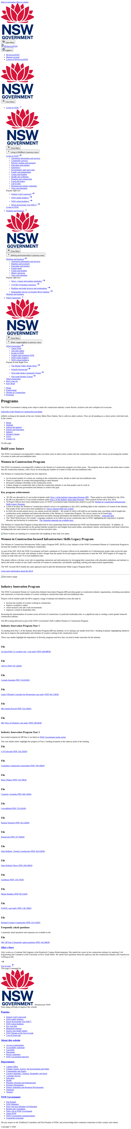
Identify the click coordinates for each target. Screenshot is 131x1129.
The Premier (11, 1102)
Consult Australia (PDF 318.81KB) (15, 680)
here (110, 513)
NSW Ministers (12, 1104)
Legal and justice (18, 181)
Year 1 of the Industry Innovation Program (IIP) (69, 497)
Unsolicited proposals (15, 1118)
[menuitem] (13, 55)
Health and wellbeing (20, 177)
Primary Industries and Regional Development (24, 1087)
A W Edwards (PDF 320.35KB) (14, 751)
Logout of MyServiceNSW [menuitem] (17, 59)
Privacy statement (13, 1054)
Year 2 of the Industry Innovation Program (67, 499)
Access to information (15, 1045)
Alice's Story (7, 947)
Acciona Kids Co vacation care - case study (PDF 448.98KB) (26, 651)
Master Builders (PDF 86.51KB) (14, 894)
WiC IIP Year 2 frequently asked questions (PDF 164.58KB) (25, 942)
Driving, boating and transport (23, 163)
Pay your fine (11, 1026)
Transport (10, 1090)
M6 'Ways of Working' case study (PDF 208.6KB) (21, 723)
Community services (19, 161)
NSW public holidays (20, 358)
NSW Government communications (20, 1116)
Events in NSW (17, 353)
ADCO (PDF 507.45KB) (11, 666)
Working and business (16, 259)
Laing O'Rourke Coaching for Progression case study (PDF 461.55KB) (30, 694)
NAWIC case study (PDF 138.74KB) (16, 908)
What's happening (15, 346)
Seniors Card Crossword (16, 1017)
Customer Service (13, 1076)
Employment (16, 268)
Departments (7, 1061)
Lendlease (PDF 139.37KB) (12, 880)
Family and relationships (21, 172)
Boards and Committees (15, 1109)
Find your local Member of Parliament (21, 1106)
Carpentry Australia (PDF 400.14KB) (16, 794)
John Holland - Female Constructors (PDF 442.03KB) (23, 851)
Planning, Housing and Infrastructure (21, 1083)
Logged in (8, 50)
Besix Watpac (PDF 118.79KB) (14, 780)
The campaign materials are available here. (56, 520)
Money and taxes (18, 273)
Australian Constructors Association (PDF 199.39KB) (23, 766)
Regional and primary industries (24, 186)
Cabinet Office (12, 1067)
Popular (5, 1012)
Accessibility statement (15, 1047)
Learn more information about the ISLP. (17, 571)
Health (9, 1080)
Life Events (16, 184)
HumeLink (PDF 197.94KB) (13, 837)
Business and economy (20, 264)
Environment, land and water (23, 170)
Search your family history (17, 1031)
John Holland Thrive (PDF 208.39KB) (16, 865)
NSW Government (10, 1097)
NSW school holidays (20, 360)
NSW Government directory (17, 1057)
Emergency (15, 167)
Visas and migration (19, 188)
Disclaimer (10, 1052)
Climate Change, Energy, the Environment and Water (27, 1069)
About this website (10, 1040)
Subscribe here (108, 516)
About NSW (16, 348)
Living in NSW (14, 156)
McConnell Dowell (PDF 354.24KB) (16, 709)
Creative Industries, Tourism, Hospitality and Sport (26, 1073)
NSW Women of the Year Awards (19, 1033)
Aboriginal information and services (25, 158)
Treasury (9, 1092)
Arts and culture (17, 351)
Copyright (10, 1050)
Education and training (20, 165)
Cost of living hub (13, 1035)
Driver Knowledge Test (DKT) (18, 1022)
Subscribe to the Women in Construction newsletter (21, 412)
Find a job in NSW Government (19, 1111)
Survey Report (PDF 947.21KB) (60, 509)
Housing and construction (21, 179)
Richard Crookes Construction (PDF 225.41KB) (20, 922)
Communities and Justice (16, 1071)
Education (10, 1078)
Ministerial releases (13, 1028)
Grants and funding (19, 174)
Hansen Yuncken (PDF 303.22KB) (15, 823)
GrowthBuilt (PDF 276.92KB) (13, 808)
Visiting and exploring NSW (22, 355)
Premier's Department (15, 1085)
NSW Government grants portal (53, 737)
